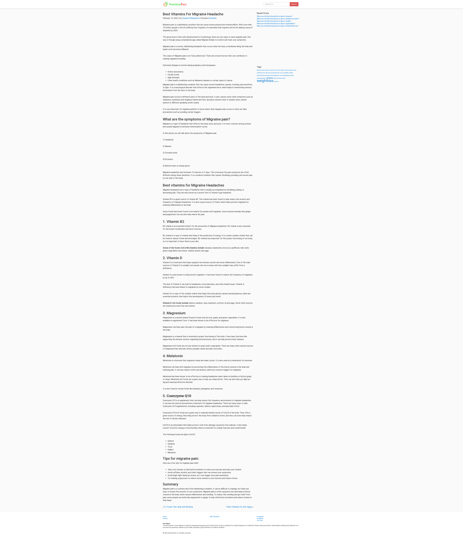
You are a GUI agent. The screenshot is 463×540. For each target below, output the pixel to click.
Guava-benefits (284, 73)
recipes (269, 78)
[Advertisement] (278, 46)
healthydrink (275, 75)
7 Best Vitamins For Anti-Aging (239, 507)
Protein (292, 75)
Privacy (165, 518)
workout (276, 81)
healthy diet (268, 75)
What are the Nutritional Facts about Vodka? (274, 21)
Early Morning (266, 73)
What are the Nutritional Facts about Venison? (275, 16)
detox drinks (284, 70)
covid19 (278, 70)
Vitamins (213, 18)
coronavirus (272, 70)
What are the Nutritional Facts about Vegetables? (276, 24)
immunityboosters (285, 75)
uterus (284, 78)
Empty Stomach (275, 73)
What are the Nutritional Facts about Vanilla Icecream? (278, 19)
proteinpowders (261, 78)
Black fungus (265, 70)
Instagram (260, 516)
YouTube (260, 520)
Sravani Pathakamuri (190, 18)
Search (294, 4)
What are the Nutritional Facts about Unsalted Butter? (278, 26)
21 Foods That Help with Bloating (178, 507)
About (165, 516)
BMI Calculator (214, 516)
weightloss (265, 81)
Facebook (260, 518)
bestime (259, 70)
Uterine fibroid (278, 78)
